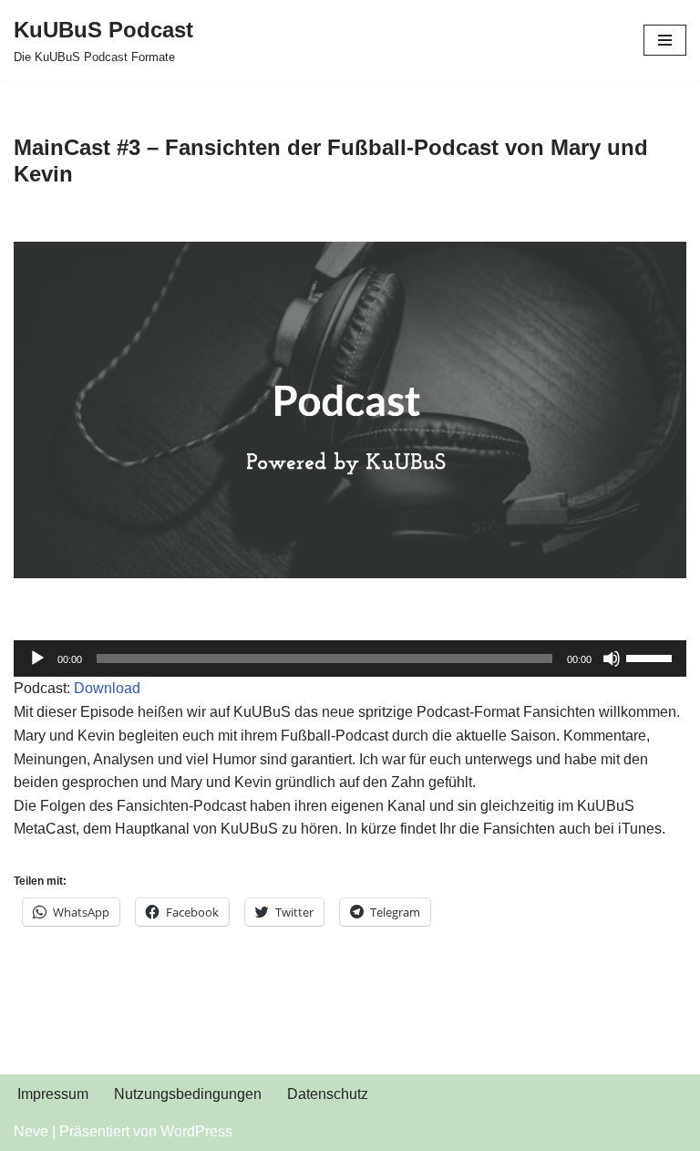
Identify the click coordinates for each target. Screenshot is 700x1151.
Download (107, 688)
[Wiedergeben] (37, 658)
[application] (350, 658)
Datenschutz (327, 1094)
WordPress (196, 1131)
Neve (31, 1131)
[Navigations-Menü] (664, 40)
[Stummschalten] (611, 658)
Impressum (52, 1094)
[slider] (651, 656)
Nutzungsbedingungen (188, 1094)
